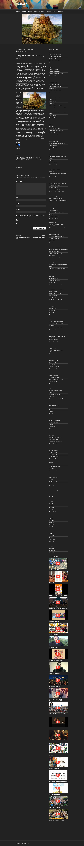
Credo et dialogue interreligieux (55, 242)
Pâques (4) (51, 415)
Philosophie (51, 539)
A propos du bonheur (53, 82)
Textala (21, 4)
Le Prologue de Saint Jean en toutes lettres (57, 183)
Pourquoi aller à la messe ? (54, 472)
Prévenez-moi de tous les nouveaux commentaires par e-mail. (29, 220)
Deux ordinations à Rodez (54, 405)
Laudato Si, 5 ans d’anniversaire (55, 56)
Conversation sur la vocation (54, 420)
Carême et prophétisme (53, 178)
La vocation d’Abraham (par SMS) (55, 343)
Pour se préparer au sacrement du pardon (57, 445)
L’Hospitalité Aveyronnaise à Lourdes (56, 73)
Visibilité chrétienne (53, 430)
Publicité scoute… (52, 240)
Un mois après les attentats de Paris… (56, 130)
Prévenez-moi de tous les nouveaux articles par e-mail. (28, 225)
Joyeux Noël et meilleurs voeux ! (55, 437)
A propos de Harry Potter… (54, 370)
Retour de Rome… (52, 348)
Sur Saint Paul (51, 331)
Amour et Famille (52, 485)
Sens (50, 546)
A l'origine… (51, 301)
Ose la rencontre (52, 222)
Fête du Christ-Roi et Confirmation (55, 441)
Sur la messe (51, 214)
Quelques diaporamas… (53, 358)
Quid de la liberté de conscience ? (55, 466)
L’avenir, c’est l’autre (53, 454)
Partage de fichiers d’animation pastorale (57, 321)
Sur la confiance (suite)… (54, 400)
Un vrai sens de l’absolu (53, 134)
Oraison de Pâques (52, 119)
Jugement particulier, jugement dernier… (57, 284)
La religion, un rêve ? (53, 99)
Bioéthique (51, 479)
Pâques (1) (51, 409)
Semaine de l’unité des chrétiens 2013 (56, 191)
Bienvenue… (51, 383)
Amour (50, 496)
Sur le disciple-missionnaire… (54, 84)
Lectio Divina (38, 157)
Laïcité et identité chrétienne (55, 128)
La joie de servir (52, 67)
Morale (50, 526)
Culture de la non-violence (54, 443)
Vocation (51, 552)
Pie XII (50, 483)
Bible (19, 167)
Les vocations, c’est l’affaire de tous (56, 181)
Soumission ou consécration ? (55, 154)
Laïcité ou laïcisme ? (53, 464)
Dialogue (51, 505)
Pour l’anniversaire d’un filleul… (55, 448)
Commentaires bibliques (39, 11)
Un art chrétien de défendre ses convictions (57, 156)
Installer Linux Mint (52, 101)
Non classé (51, 528)
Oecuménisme (52, 531)
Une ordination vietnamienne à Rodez (56, 385)
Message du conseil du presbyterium (56, 341)
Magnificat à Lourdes (53, 452)
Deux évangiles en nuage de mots (55, 105)
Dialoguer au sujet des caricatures (55, 428)
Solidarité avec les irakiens (54, 164)
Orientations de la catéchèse (54, 377)
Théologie (51, 550)
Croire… (50, 158)
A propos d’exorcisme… (53, 210)
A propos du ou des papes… (54, 251)
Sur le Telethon (52, 396)
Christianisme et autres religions (55, 271)
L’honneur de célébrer (53, 147)
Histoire (50, 516)
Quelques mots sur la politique (55, 86)
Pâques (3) (51, 413)
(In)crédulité (51, 424)
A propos (18, 11)
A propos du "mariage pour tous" (55, 196)
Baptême (51, 498)
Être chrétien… (52, 435)
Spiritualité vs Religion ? (53, 69)
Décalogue (51, 160)
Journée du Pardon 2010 (53, 310)
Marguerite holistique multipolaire (55, 54)
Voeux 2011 (51, 276)
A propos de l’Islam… (53, 139)
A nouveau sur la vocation (54, 418)
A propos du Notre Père (53, 339)
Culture (50, 503)
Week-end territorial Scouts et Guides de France (58, 249)
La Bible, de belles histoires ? (54, 280)
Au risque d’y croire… (53, 334)
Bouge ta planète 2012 (53, 229)
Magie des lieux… (52, 312)
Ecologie (51, 507)
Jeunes (50, 520)
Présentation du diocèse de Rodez (55, 247)
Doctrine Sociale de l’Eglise (54, 433)
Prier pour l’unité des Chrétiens (55, 346)
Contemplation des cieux (54, 458)
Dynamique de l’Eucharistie (54, 450)
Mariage (50, 522)
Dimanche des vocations (54, 62)
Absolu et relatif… (52, 325)
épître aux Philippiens (30, 85)
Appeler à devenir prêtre (53, 187)
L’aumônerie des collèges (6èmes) (55, 244)
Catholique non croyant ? (54, 238)
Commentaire (19, 181)
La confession (52, 392)
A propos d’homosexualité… (54, 355)
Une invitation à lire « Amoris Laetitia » (56, 97)
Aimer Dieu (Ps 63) (52, 362)
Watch (58, 563)
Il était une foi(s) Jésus (53, 375)
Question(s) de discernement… (55, 262)
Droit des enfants (52, 426)
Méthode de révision (53, 75)
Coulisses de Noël (52, 274)
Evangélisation (52, 511)
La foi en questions (53, 115)
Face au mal (51, 314)
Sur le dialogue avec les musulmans (56, 208)
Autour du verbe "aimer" (53, 117)
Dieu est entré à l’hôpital (54, 456)
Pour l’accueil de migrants (54, 136)
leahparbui (30, 49)
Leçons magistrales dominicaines (55, 198)
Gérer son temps (52, 94)
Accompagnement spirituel (54, 304)
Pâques (50, 407)
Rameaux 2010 (52, 306)
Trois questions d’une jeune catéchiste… (57, 286)
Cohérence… (51, 475)
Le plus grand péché (53, 470)
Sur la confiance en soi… (53, 403)
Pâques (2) (51, 411)
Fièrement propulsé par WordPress (22, 843)
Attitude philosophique (53, 166)
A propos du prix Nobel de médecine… (56, 289)
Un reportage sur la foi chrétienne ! (55, 253)
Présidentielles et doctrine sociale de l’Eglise (57, 227)
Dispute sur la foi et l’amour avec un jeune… (57, 319)
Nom (17, 197)
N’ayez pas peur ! (52, 58)
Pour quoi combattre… (53, 162)
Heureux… (51, 487)
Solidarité (51, 548)
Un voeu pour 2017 (52, 103)
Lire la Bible (51, 124)
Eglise (50, 509)
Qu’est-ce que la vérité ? (54, 141)
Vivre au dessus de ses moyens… (55, 293)
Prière (50, 543)
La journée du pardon (53, 388)
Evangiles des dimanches (27, 11)
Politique (51, 541)
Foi (22, 167)
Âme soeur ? (51, 266)
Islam (50, 518)
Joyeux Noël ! (51, 373)
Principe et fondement (53, 259)
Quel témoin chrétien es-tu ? (54, 329)
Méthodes (49, 11)
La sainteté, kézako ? (53, 205)
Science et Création (30, 157)
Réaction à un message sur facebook (56, 323)
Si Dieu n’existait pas (53, 481)
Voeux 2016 (51, 126)
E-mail (18, 203)
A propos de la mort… (53, 295)
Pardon (50, 537)
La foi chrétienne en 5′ (53, 203)
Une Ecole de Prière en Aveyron (55, 71)
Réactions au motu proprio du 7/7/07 (56, 379)
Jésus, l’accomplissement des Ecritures (56, 121)
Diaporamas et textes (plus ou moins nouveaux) (58, 368)
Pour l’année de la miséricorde (55, 132)
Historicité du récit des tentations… (56, 257)
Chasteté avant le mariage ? (54, 234)
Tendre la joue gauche (53, 278)
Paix (50, 533)
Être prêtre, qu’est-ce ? (53, 297)
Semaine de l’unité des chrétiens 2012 (56, 236)
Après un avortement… (53, 353)
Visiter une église (52, 308)
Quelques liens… (52, 316)
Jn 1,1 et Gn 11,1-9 (52, 282)
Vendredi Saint (52, 364)
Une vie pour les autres (53, 381)
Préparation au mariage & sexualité (56, 490)
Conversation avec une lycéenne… (55, 327)
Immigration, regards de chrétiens (55, 394)
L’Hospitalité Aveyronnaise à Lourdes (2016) (57, 107)
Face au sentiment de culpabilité (55, 185)
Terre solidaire (52, 255)
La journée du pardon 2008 (54, 366)
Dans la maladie (52, 77)
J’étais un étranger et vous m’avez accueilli (57, 143)
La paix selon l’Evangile (53, 477)
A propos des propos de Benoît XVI (56, 398)
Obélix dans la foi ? (52, 176)
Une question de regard (53, 422)
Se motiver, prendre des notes (55, 90)
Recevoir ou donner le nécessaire (55, 60)
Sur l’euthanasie (52, 232)
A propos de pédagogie (53, 439)
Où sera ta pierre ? (52, 468)
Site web (18, 209)
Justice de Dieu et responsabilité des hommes (58, 264)
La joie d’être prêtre (53, 145)
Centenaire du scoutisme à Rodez (55, 390)
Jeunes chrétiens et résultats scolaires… (57, 212)
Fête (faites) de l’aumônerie (54, 169)
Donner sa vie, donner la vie (54, 149)
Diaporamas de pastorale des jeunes (56, 79)
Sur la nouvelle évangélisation (55, 189)
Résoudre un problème (53, 92)
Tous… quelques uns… (53, 360)
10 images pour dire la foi (54, 216)
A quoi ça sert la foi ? (53, 88)
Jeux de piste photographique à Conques (57, 299)
